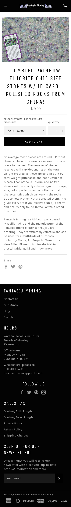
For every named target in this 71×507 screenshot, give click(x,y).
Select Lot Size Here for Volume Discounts (23, 121)
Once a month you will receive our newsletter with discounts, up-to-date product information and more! (30, 465)
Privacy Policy (13, 423)
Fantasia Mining (21, 494)
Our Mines (11, 305)
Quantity (53, 122)
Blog (7, 311)
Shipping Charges (16, 435)
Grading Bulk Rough (18, 411)
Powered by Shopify (42, 494)
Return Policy (13, 429)
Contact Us (11, 299)
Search (8, 317)
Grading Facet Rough (18, 417)
